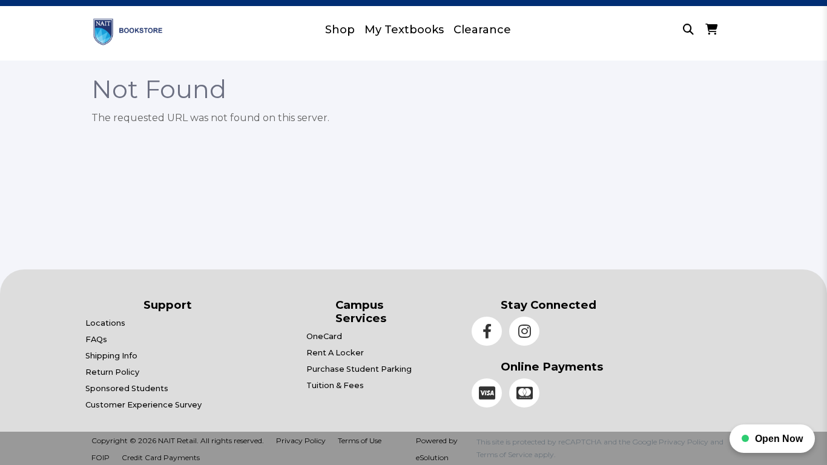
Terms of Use (359, 440)
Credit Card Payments (161, 457)
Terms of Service (504, 454)
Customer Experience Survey (143, 404)
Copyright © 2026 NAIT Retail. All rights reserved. (177, 440)
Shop (340, 29)
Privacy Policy (301, 440)
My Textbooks (404, 29)
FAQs (96, 339)
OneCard (324, 336)
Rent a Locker (335, 352)
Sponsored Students (126, 388)
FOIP (100, 457)
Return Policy (112, 372)
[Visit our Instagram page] (526, 333)
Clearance (482, 29)
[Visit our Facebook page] (490, 333)
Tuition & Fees (335, 385)
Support (167, 305)
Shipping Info (111, 355)
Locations (105, 323)
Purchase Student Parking (359, 369)
